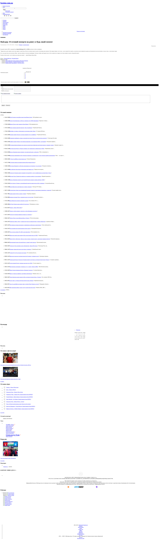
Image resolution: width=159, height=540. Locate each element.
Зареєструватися (6, 6)
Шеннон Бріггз (8, 502)
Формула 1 (5, 466)
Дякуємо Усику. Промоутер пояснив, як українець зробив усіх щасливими (25, 176)
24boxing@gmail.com (83, 525)
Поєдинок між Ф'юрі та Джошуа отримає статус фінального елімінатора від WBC (27, 148)
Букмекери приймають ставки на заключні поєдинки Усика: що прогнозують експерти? (28, 138)
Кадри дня (5, 24)
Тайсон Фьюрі (11, 494)
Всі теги (80, 535)
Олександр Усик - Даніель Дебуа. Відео (14, 392)
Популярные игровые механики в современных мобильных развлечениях (25, 225)
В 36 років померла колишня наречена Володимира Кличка (22, 162)
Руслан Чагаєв (11, 492)
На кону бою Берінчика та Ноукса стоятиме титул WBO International (24, 120)
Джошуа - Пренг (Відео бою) (16, 207)
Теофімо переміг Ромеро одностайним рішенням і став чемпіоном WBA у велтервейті (28, 141)
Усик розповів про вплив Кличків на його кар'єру (20, 228)
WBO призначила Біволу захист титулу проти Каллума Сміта (22, 287)
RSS (4, 13)
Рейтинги (81, 532)
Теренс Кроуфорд (10, 433)
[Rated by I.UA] (76, 522)
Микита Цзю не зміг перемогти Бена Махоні (19, 124)
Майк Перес (7, 505)
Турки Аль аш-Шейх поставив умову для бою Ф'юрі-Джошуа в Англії (24, 284)
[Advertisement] (79, 514)
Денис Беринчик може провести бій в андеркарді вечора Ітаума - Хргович (25, 277)
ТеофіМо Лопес (10, 424)
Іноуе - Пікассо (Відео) (11, 389)
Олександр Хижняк (10, 431)
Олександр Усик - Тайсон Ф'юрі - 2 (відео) (15, 401)
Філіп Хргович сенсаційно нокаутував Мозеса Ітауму (21, 117)
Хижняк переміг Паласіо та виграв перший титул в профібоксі (23, 134)
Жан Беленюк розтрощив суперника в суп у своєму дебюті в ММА (24, 266)
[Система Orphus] (19, 82)
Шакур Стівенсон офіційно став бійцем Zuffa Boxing (21, 273)
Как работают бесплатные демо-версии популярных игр (21, 169)
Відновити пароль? (9, 11)
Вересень (78, 329)
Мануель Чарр (11, 495)
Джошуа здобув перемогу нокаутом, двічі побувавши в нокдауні (23, 211)
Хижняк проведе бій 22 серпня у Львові (17, 193)
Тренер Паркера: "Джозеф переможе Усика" (14, 61)
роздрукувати (26, 44)
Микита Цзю (8, 430)
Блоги (4, 28)
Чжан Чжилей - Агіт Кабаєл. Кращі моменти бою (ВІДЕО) (18, 399)
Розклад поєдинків (81, 31)
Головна (4, 20)
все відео (2, 412)
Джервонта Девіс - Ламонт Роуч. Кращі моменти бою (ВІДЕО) (19, 394)
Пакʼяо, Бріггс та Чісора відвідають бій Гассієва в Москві (21, 280)
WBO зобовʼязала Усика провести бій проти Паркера (16, 60)
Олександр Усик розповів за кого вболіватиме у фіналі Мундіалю (24, 245)
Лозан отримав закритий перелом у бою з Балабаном (21, 127)
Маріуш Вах (7, 500)
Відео (81, 528)
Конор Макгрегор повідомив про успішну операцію (21, 186)
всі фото (2, 381)
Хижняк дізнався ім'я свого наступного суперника (20, 249)
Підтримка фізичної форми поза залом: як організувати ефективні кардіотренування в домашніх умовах (32, 145)
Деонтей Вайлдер (7, 58)
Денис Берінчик (9, 426)
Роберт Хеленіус (8, 499)
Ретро (4, 26)
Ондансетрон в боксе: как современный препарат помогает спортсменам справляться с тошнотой (30, 190)
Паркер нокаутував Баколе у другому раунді (14, 62)
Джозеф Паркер (15, 58)
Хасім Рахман (8, 497)
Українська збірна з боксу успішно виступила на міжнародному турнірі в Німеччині (28, 221)
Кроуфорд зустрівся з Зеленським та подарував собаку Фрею (22, 131)
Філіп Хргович (9, 436)
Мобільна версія (6, 14)
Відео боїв (5, 23)
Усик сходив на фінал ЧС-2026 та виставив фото (20, 231)
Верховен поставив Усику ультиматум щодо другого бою (21, 197)
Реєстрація (7, 10)
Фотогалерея (5, 22)
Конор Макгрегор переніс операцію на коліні (18, 200)
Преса (4, 29)
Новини (4, 21)
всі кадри (2, 460)
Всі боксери (5, 34)
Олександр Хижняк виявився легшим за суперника (20, 214)
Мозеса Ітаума (9, 427)
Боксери (80, 531)
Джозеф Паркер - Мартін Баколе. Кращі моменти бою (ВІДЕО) (19, 396)
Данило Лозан (9, 429)
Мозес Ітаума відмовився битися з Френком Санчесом (21, 270)
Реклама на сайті (80, 538)
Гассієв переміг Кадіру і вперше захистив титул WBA (21, 263)
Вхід (4, 7)
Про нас (80, 537)
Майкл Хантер (8, 496)
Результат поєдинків (7, 32)
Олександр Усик (13, 435)
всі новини (2, 289)
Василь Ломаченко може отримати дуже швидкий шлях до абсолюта (24, 152)
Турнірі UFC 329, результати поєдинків (18, 252)
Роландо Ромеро (9, 428)
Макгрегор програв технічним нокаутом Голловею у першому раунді (24, 256)
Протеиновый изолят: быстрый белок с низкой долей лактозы (23, 242)
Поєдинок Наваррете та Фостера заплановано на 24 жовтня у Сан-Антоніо (25, 165)
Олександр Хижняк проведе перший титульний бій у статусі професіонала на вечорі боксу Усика (30, 172)
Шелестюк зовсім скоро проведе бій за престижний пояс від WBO (24, 235)
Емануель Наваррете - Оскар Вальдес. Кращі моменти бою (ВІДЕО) (20, 406)
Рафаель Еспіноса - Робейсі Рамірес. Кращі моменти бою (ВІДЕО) (20, 408)
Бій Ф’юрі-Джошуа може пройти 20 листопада (19, 204)
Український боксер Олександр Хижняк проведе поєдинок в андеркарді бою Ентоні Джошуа (29, 259)
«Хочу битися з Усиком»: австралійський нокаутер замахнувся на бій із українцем (27, 183)
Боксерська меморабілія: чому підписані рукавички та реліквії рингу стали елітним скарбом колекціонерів (32, 155)
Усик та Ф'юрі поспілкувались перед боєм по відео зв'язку (18, 404)
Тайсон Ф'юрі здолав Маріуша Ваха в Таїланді (19, 218)
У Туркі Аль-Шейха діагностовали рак (18, 159)
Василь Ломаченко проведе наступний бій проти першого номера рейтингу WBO (27, 179)
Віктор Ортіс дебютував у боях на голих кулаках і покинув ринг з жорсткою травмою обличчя (30, 238)
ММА (4, 25)
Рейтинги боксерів (7, 33)
